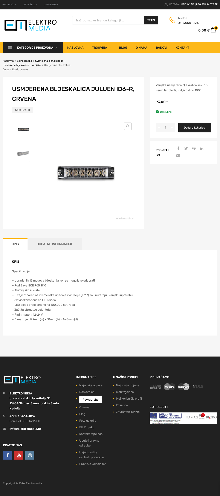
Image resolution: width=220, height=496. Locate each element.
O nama (141, 47)
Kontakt (182, 47)
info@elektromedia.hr (25, 429)
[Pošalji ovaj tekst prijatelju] (178, 155)
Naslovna (75, 47)
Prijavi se (187, 4)
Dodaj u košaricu (194, 127)
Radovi (161, 47)
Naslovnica (87, 392)
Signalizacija (24, 60)
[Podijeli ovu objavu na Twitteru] (185, 148)
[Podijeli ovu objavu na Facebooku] (178, 148)
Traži (151, 20)
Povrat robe (90, 400)
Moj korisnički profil (129, 398)
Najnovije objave (90, 385)
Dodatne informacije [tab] (55, 244)
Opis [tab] (15, 244)
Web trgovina (125, 392)
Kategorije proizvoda (35, 47)
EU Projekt (86, 427)
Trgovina (99, 47)
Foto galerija (87, 421)
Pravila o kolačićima (92, 464)
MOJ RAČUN (9, 4)
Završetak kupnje (128, 412)
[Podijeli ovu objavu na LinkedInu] (201, 148)
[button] (127, 126)
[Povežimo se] (7, 455)
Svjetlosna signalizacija (49, 60)
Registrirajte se (207, 4)
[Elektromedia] (30, 31)
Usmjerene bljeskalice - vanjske (22, 65)
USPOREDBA (51, 4)
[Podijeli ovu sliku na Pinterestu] (193, 148)
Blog (123, 47)
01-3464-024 (188, 23)
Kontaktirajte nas (90, 434)
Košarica (122, 405)
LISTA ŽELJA (30, 4)
